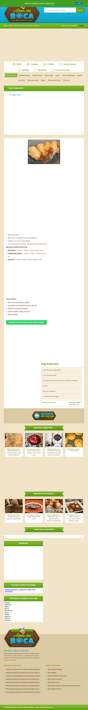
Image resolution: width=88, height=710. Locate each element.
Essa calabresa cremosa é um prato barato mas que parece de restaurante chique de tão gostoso (24, 692)
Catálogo (34, 64)
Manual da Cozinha (33, 80)
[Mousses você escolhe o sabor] (34, 440)
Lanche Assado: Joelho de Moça (19, 311)
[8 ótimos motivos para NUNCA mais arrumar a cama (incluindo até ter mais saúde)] (54, 440)
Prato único (66, 80)
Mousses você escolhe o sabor (34, 449)
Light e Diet (21, 80)
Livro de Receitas (62, 70)
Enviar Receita (70, 64)
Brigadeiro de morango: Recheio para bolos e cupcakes (64, 685)
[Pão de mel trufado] (14, 506)
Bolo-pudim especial (54, 682)
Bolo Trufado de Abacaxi (55, 679)
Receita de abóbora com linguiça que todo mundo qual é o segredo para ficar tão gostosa (24, 679)
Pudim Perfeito (13, 314)
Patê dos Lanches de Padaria (18, 308)
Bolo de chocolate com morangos (57, 676)
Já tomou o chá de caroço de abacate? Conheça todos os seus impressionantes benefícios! (24, 669)
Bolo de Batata (52, 672)
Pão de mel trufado (14, 515)
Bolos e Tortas (49, 75)
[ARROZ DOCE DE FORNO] (14, 440)
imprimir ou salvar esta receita (44, 415)
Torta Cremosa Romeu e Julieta (18, 302)
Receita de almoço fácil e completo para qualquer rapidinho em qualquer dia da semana (24, 685)
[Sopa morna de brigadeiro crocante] (34, 506)
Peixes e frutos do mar (54, 80)
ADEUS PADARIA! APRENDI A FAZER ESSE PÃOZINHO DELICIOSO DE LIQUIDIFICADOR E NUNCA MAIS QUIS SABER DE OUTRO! (54, 515)
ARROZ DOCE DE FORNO (14, 449)
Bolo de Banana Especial (55, 669)
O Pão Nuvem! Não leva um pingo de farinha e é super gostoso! (74, 449)
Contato (50, 64)
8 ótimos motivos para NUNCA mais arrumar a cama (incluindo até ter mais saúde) (54, 449)
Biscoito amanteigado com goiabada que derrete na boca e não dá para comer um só (24, 682)
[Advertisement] (44, 46)
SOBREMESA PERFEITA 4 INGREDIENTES (43, 3)
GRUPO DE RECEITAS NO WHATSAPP (26, 322)
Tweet (81, 25)
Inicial (19, 64)
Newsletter (42, 70)
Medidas (25, 70)
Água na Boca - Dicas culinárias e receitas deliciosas (22, 11)
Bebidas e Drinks (37, 75)
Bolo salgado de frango (54, 688)
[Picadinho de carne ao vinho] (74, 506)
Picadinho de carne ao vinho (74, 515)
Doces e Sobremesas (68, 75)
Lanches (79, 75)
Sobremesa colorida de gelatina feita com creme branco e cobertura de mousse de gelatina (24, 672)
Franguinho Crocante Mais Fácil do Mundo (22, 305)
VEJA (78, 3)
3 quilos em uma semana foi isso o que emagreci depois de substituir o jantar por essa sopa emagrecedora (24, 676)
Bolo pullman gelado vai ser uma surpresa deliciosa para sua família (24, 688)
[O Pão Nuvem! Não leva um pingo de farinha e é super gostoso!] (74, 440)
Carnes (57, 75)
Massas (43, 80)
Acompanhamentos (24, 75)
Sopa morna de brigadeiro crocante (34, 515)
